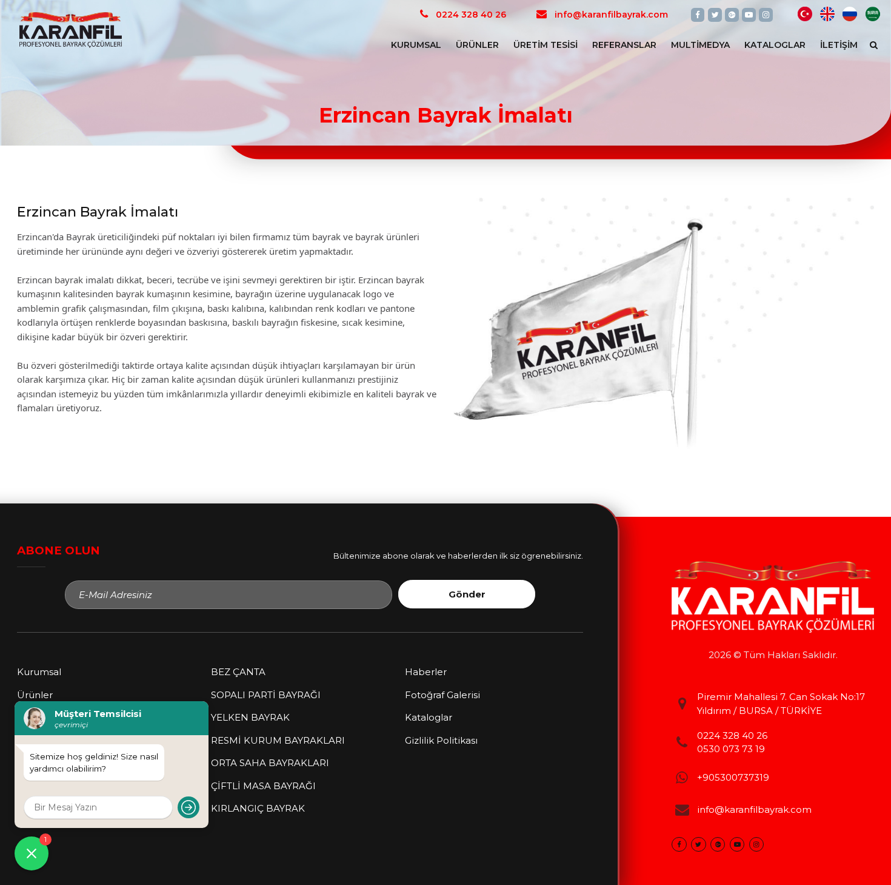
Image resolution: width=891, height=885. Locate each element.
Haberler (426, 672)
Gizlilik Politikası (441, 740)
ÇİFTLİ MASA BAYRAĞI (263, 786)
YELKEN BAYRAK (250, 717)
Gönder (467, 594)
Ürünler (477, 44)
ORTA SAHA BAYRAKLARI (270, 763)
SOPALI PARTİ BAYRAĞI (266, 695)
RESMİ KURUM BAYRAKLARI (278, 740)
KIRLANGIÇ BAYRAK (258, 808)
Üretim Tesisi (545, 44)
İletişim (839, 44)
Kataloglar (775, 44)
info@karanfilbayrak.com (754, 809)
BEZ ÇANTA (238, 672)
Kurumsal (416, 44)
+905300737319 (733, 777)
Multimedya (700, 44)
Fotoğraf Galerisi (442, 695)
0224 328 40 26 (732, 735)
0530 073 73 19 (731, 749)
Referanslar (624, 44)
